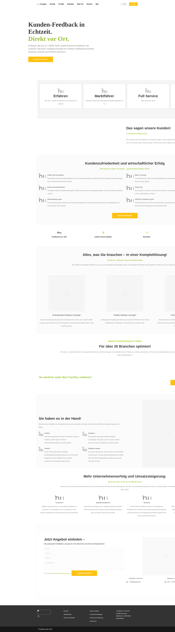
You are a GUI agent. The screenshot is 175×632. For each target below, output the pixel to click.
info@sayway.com (135, 582)
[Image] (66, 293)
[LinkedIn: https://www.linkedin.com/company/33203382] (38, 616)
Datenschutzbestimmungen (61, 573)
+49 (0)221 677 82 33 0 (135, 578)
